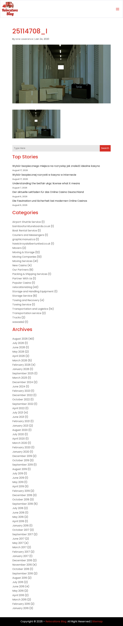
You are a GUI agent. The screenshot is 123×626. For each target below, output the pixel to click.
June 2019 (18, 478)
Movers (17, 248)
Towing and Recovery (25, 300)
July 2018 (17, 508)
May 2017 (18, 543)
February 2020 (21, 447)
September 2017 (22, 534)
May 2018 (18, 517)
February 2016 (21, 604)
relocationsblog (22, 287)
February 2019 (21, 491)
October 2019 (20, 460)
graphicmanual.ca (23, 239)
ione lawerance (24, 39)
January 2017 (20, 556)
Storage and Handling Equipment (33, 291)
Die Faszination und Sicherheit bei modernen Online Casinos (49, 201)
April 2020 (18, 438)
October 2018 (20, 499)
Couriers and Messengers (28, 235)
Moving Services (22, 261)
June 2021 (18, 417)
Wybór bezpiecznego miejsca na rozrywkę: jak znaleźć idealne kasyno (56, 166)
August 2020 (20, 430)
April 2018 (18, 521)
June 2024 (18, 386)
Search (105, 148)
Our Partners (20, 270)
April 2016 (18, 595)
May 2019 (18, 482)
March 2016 (19, 599)
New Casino (19, 265)
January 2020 (20, 452)
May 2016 (18, 591)
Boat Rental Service (24, 230)
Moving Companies (24, 257)
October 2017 (20, 530)
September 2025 (23, 373)
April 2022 (18, 408)
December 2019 (22, 456)
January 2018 (20, 525)
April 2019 (18, 486)
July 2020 (18, 434)
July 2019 (17, 473)
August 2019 (19, 469)
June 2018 (18, 512)
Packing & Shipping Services (29, 274)
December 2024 (22, 382)
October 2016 (20, 569)
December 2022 (22, 395)
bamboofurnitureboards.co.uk (31, 226)
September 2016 (22, 573)
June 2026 (18, 347)
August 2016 (19, 578)
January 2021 (20, 426)
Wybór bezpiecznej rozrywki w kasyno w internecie (44, 175)
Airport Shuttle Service (26, 222)
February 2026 (21, 365)
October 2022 (21, 399)
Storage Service (22, 296)
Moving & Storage (23, 252)
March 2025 (19, 378)
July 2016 (17, 582)
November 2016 (22, 565)
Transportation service (26, 313)
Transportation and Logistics (30, 309)
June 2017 (18, 538)
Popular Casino (21, 283)
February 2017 (21, 552)
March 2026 (19, 360)
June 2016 (18, 586)
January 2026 (20, 369)
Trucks (16, 317)
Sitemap (97, 621)
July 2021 (17, 412)
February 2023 (21, 391)
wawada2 (18, 322)
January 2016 (20, 608)
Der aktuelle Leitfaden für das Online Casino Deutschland (48, 192)
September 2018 (22, 504)
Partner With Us (22, 278)
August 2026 (20, 339)
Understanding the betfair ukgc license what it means (46, 183)
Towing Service (21, 304)
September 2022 (22, 404)
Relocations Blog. (56, 621)
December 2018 (22, 495)
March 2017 (19, 547)
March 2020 (19, 443)
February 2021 (21, 421)
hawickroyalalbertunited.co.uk (31, 243)
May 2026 (18, 352)
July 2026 (18, 343)
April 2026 (18, 356)
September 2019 (22, 465)
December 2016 (22, 560)
